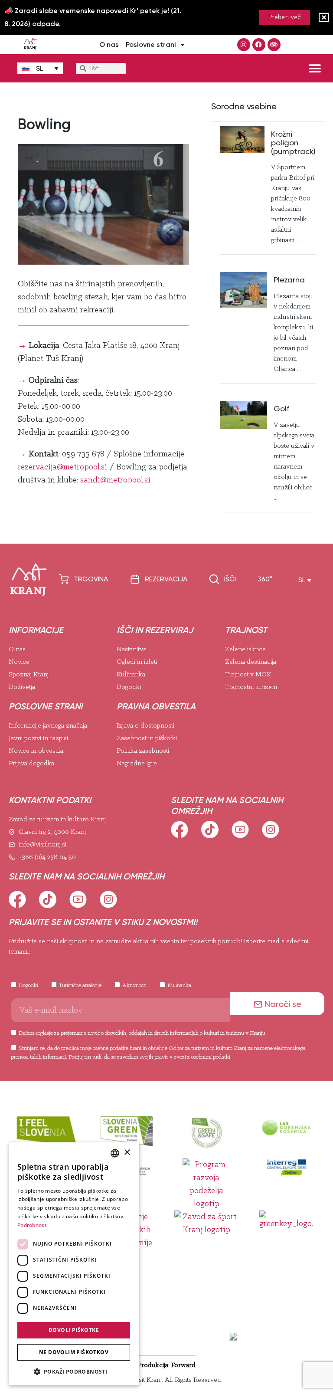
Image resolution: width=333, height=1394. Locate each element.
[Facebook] (258, 44)
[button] (314, 68)
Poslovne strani (151, 44)
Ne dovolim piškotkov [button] (73, 1352)
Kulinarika (179, 985)
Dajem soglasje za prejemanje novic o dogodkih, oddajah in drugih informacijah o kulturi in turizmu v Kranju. (143, 1033)
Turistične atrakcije (80, 985)
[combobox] (115, 1153)
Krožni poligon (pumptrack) (293, 142)
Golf (281, 408)
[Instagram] (243, 44)
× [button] (127, 1152)
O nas (109, 44)
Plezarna (289, 279)
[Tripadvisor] (274, 44)
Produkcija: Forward (166, 1365)
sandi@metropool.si (115, 480)
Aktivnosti (134, 985)
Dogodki (28, 985)
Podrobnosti (32, 1225)
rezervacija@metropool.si (62, 467)
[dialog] (74, 1263)
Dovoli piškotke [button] (74, 1330)
